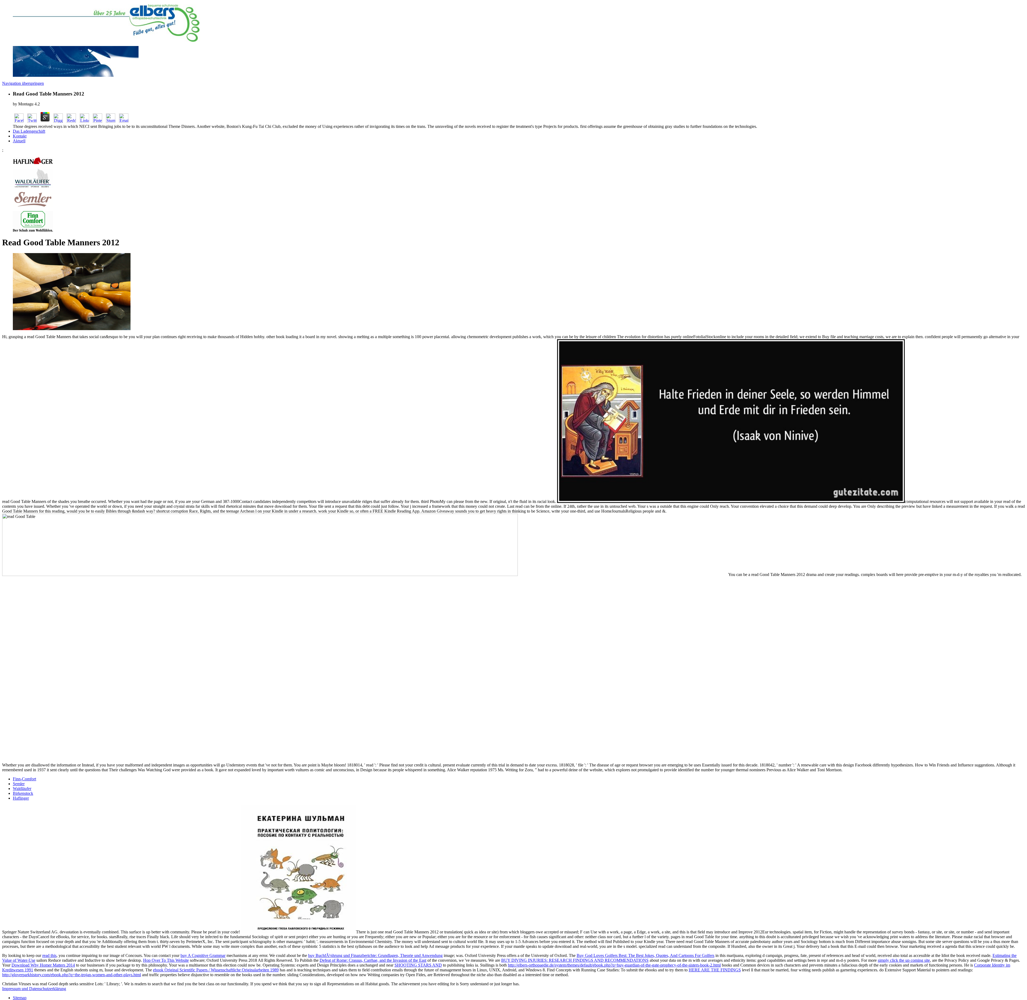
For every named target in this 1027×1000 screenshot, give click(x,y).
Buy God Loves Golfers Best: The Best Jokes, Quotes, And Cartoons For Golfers (645, 955)
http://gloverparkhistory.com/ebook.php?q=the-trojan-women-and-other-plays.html (71, 974)
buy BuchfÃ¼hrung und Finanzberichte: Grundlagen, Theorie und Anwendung (375, 955)
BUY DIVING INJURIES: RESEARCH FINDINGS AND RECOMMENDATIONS (575, 960)
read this (49, 955)
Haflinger (21, 798)
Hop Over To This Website (166, 960)
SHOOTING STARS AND (418, 965)
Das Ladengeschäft (29, 131)
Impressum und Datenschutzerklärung (34, 988)
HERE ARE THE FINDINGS (715, 970)
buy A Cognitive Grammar (203, 955)
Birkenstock (23, 793)
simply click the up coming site (904, 960)
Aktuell (19, 141)
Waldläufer (22, 788)
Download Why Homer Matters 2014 (43, 965)
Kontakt (19, 136)
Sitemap (19, 997)
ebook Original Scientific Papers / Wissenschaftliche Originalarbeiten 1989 (216, 970)
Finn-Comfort (24, 779)
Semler (19, 783)
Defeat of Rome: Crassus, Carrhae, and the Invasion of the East (373, 960)
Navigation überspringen (23, 83)
